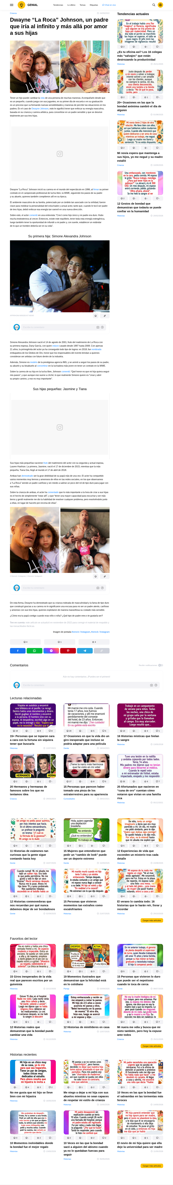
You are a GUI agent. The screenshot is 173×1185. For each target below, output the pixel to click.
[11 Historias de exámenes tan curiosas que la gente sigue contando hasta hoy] (33, 830)
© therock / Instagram (18, 576)
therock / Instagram (81, 632)
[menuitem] (58, 5)
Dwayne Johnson (40, 108)
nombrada (96, 349)
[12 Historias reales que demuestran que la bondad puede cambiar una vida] (33, 1007)
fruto (45, 463)
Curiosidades (69, 798)
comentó (33, 215)
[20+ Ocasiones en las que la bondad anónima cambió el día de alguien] (140, 82)
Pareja (66, 989)
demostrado (27, 476)
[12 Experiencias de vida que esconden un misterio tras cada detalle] (140, 830)
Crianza (13, 13)
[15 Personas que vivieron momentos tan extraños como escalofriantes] (87, 881)
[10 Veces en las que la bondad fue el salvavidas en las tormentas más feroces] (140, 1072)
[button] (25, 642)
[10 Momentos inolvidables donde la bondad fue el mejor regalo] (33, 1123)
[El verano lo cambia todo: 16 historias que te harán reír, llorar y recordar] (140, 881)
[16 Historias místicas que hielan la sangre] (140, 716)
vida (42, 98)
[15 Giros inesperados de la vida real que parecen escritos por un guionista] (33, 956)
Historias (121, 64)
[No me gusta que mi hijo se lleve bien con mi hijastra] (33, 1072)
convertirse (42, 366)
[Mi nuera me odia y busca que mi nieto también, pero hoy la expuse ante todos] (140, 1007)
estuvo (55, 346)
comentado (53, 492)
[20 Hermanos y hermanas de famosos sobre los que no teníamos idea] (33, 766)
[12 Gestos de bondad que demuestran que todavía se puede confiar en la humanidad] (140, 183)
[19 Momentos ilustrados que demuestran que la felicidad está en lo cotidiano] (87, 956)
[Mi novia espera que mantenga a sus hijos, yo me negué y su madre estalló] (140, 133)
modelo (33, 362)
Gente (66, 748)
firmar (96, 189)
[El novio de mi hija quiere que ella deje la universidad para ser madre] (140, 1123)
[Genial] (28, 5)
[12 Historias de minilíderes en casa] (87, 1007)
